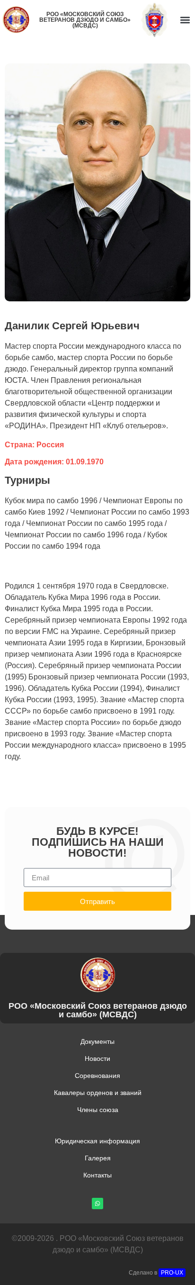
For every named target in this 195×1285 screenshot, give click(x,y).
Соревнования (97, 1075)
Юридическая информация (97, 1141)
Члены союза (97, 1109)
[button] (185, 19)
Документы (97, 1041)
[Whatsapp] (97, 1203)
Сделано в (156, 1272)
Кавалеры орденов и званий (98, 1092)
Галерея (98, 1158)
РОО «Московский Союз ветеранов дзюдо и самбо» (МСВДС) (85, 20)
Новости (97, 1058)
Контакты (97, 1175)
